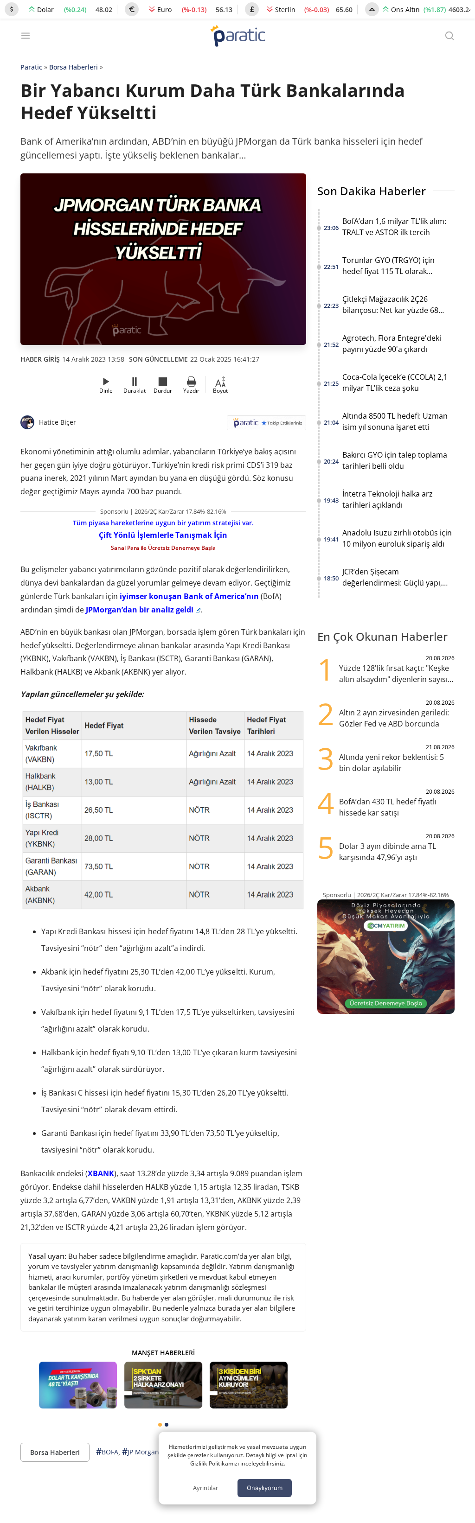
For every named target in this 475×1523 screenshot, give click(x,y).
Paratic (31, 67)
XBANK (101, 1173)
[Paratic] (237, 37)
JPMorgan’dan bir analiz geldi (139, 610)
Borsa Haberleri (73, 67)
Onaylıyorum (264, 1487)
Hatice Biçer (57, 422)
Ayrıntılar (205, 1488)
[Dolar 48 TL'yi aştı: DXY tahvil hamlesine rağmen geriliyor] (78, 1385)
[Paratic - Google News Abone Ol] (266, 425)
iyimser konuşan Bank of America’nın (189, 596)
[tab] (160, 1425)
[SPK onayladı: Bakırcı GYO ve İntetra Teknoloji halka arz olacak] (163, 1385)
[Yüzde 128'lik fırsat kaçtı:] (249, 1385)
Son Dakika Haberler (371, 190)
